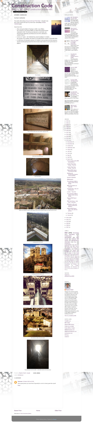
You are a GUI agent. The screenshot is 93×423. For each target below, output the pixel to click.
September (70, 147)
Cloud (67, 257)
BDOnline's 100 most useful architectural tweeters (72, 205)
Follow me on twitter (69, 326)
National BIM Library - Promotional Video (72, 171)
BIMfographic (70, 179)
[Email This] (34, 373)
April (68, 157)
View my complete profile (70, 315)
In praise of (70, 253)
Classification (67, 264)
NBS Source (71, 261)
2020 (67, 126)
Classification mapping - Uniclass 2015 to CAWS (74, 56)
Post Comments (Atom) (25, 413)
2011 (67, 219)
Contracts (77, 258)
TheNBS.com (68, 321)
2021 (67, 124)
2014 (67, 138)
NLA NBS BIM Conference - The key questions (75, 93)
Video (72, 262)
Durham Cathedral (71, 177)
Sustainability (68, 249)
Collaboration (68, 236)
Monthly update (74, 257)
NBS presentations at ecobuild (72, 186)
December (70, 141)
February (69, 213)
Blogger (54, 419)
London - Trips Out (71, 191)
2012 (67, 217)
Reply (19, 385)
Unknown (20, 381)
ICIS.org (66, 334)
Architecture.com (68, 333)
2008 (67, 225)
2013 (67, 140)
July (68, 151)
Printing (75, 264)
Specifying (71, 234)
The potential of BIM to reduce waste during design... (72, 182)
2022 (67, 122)
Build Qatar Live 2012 (69, 258)
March (69, 159)
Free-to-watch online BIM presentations (73, 161)
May (68, 155)
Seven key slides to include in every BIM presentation (74, 42)
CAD (75, 244)
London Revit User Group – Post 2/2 (71, 164)
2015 (67, 136)
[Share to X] (36, 373)
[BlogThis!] (35, 373)
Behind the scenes (71, 247)
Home (38, 410)
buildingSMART (68, 244)
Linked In (67, 336)
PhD (65, 269)
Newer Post (17, 410)
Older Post (58, 410)
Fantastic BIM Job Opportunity (74, 80)
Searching (67, 265)
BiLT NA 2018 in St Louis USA (74, 18)
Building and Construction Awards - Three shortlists (72, 174)
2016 (67, 134)
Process (67, 262)
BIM (66, 233)
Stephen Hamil (69, 289)
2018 (67, 130)
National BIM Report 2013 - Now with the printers (72, 209)
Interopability (68, 237)
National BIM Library (69, 324)
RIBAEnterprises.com (69, 329)
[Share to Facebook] (38, 373)
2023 (67, 121)
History (74, 250)
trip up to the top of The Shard (33, 21)
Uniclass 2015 (75, 251)
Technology (76, 233)
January (69, 215)
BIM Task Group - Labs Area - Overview (72, 202)
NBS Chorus (76, 246)
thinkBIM (67, 251)
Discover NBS (74, 67)
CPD (65, 268)
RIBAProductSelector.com (71, 331)
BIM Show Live (76, 255)
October (69, 145)
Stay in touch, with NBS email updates (74, 29)
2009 (67, 223)
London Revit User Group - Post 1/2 (71, 168)
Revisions (75, 266)
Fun (75, 242)
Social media (70, 268)
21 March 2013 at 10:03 (28, 381)
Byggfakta (76, 268)
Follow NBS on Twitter (70, 328)
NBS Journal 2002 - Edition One (74, 106)
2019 (67, 128)
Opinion (77, 261)
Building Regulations (70, 260)
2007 (67, 227)
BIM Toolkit (67, 322)
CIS (76, 262)
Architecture (20, 375)
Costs (71, 254)
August (69, 149)
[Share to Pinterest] (39, 373)
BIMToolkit (67, 246)
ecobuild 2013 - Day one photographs (72, 189)
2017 (67, 132)
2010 (67, 221)
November (70, 143)
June (68, 153)
